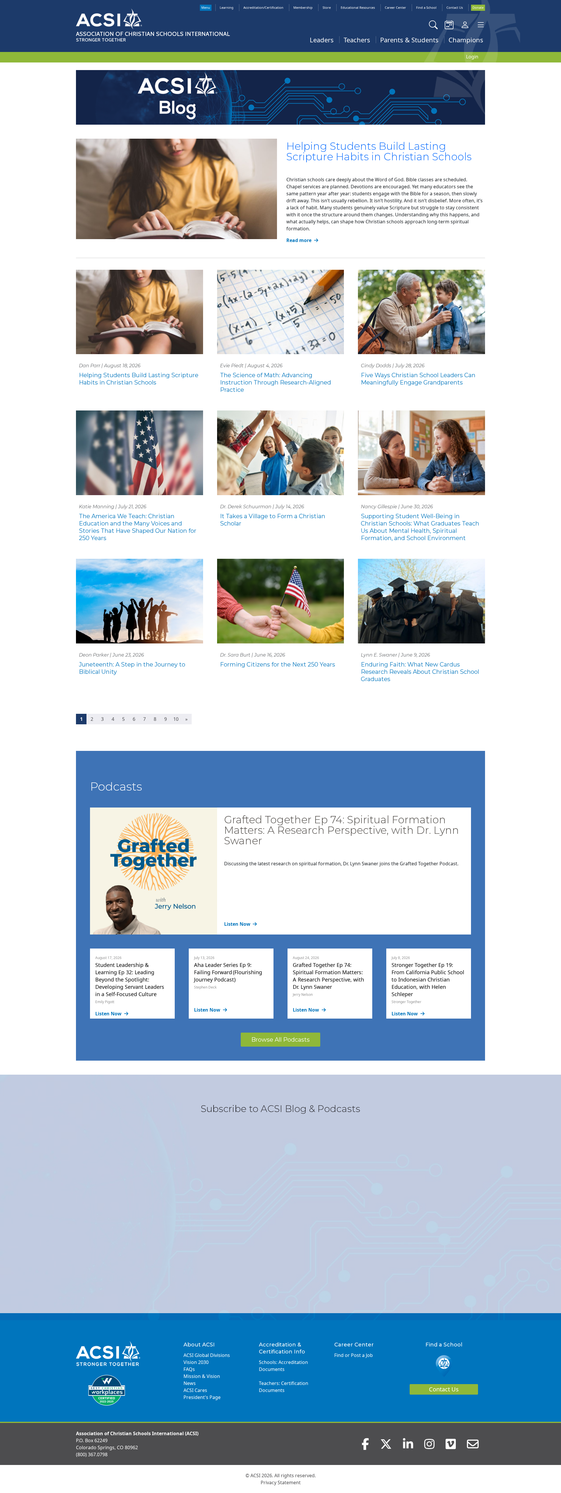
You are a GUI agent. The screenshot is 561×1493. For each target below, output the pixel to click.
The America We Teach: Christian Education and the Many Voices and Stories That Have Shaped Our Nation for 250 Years (137, 527)
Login (472, 56)
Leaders (322, 39)
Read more (299, 240)
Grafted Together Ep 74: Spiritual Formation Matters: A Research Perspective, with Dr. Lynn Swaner (341, 830)
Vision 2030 (196, 1362)
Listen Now (238, 924)
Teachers (357, 39)
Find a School (426, 7)
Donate (478, 7)
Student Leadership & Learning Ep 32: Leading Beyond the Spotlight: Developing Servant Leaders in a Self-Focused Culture (129, 979)
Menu (205, 7)
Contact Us (454, 7)
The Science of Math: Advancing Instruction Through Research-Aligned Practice (275, 382)
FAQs (189, 1369)
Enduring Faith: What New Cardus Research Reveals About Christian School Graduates (420, 672)
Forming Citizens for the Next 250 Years (277, 664)
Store (327, 7)
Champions (466, 39)
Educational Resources (358, 7)
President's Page (202, 1397)
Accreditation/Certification (263, 7)
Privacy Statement (281, 1482)
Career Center (395, 7)
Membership (303, 7)
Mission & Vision (201, 1376)
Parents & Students (409, 39)
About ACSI (199, 1344)
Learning (226, 7)
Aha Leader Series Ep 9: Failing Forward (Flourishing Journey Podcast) (228, 972)
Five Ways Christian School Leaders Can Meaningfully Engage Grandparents (418, 379)
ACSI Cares (195, 1390)
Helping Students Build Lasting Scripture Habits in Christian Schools (379, 151)
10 (176, 719)
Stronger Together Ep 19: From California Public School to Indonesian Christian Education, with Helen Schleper (428, 979)
